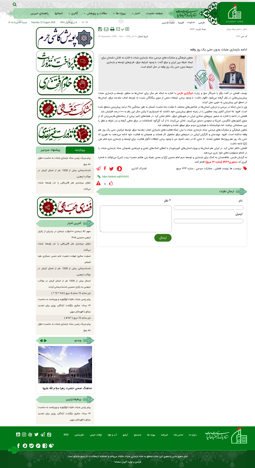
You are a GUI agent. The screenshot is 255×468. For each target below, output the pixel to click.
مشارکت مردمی (204, 168)
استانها (59, 13)
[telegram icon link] (98, 168)
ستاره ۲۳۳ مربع (184, 168)
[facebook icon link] (105, 168)
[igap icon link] (44, 446)
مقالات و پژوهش (97, 13)
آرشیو (125, 435)
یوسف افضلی (222, 168)
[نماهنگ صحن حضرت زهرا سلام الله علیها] (65, 364)
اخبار (137, 13)
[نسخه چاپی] (112, 29)
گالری (74, 13)
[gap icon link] (38, 446)
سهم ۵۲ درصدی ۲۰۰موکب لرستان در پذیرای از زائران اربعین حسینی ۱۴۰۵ (64, 234)
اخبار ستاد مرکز (233, 29)
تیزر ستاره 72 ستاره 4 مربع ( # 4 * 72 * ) (71, 293)
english (191, 22)
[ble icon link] (31, 446)
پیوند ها (151, 435)
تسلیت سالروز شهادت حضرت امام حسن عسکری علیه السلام (64, 259)
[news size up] (127, 29)
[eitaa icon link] (49, 435)
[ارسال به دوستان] (106, 29)
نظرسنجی (79, 435)
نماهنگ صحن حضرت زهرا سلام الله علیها (67, 388)
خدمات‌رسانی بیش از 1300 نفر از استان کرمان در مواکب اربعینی (64, 173)
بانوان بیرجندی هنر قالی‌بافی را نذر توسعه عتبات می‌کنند (64, 186)
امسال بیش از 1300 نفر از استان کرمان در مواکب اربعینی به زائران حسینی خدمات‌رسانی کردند (64, 284)
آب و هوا (112, 435)
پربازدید (80, 150)
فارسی (201, 23)
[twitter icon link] (111, 169)
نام (240, 201)
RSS (66, 435)
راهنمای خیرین (40, 13)
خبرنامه (164, 435)
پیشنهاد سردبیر (50, 150)
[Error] (98, 183)
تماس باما (178, 435)
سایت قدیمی (168, 23)
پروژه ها (121, 13)
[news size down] (118, 29)
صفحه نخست (154, 13)
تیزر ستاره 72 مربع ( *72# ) (77, 318)
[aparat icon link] (30, 435)
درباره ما (193, 435)
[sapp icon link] (119, 169)
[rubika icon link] (51, 446)
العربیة (181, 23)
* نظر (167, 201)
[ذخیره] (100, 29)
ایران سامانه (120, 462)
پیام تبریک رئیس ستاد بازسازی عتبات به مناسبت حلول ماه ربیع (64, 161)
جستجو (137, 435)
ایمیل (238, 214)
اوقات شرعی (96, 435)
